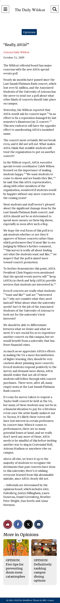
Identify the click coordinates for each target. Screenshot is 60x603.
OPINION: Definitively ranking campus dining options (43, 570)
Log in (51, 600)
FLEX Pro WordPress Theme (27, 600)
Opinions (29, 32)
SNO (44, 600)
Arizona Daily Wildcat (16, 52)
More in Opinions (20, 534)
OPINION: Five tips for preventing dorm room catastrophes (15, 568)
